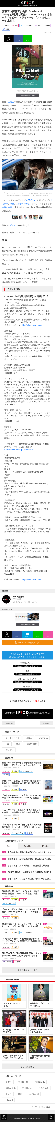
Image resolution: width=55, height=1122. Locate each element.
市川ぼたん (27, 1088)
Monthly (45, 846)
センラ (9, 1093)
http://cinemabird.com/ (32, 325)
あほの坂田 (34, 1093)
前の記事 (9, 723)
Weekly (27, 846)
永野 (12, 203)
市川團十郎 (23, 1082)
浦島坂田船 (11, 1088)
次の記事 (45, 723)
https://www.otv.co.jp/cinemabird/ (18, 449)
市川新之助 (40, 1082)
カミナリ (10, 749)
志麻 (20, 1093)
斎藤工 (11, 101)
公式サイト (13, 225)
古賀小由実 (7, 207)
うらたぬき (44, 1088)
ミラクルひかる (23, 203)
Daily (9, 846)
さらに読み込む (27, 1066)
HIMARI (9, 1099)
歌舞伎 (9, 1082)
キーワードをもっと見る (41, 1106)
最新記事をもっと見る (27, 970)
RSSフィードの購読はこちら (28, 642)
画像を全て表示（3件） (29, 95)
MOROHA (30, 200)
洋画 (18, 743)
